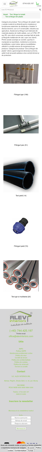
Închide (30, 450)
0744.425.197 (28, 3)
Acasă (5, 14)
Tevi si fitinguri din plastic (14, 16)
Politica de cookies (21, 362)
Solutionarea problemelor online (21, 353)
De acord (31, 448)
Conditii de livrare (21, 357)
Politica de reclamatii (21, 364)
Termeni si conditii (21, 366)
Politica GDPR (21, 351)
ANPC (21, 349)
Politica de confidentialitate (21, 360)
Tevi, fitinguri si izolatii (17, 14)
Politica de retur (21, 355)
